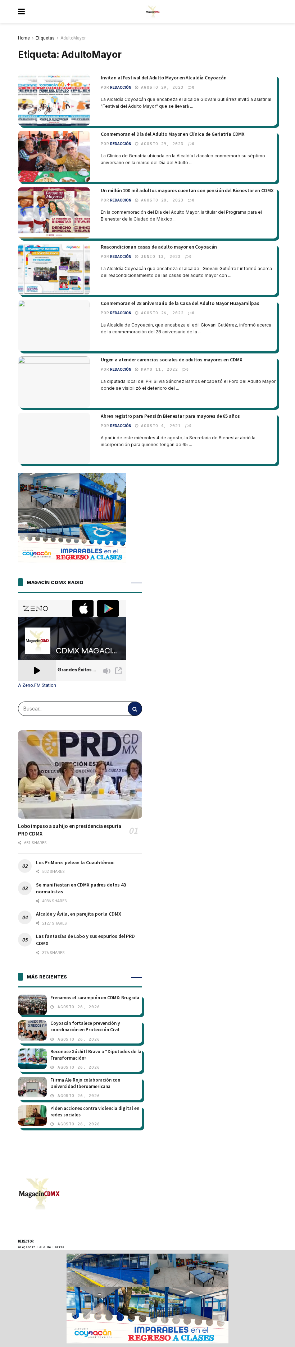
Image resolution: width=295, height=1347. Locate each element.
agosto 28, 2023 (161, 200)
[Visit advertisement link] (147, 1298)
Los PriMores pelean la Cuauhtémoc (75, 862)
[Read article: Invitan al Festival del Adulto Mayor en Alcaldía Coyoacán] (54, 100)
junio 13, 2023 (160, 256)
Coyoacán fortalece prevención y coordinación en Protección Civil (85, 1026)
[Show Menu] (21, 11)
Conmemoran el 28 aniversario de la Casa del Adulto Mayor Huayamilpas (180, 303)
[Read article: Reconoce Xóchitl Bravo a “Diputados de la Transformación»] (32, 1059)
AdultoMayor (73, 38)
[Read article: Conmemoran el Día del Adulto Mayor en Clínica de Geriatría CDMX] (54, 156)
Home (24, 38)
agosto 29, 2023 (161, 87)
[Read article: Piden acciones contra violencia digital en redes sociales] (32, 1115)
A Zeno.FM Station (37, 685)
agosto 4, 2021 (160, 425)
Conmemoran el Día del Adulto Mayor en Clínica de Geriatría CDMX (173, 134)
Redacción (120, 87)
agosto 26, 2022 (161, 312)
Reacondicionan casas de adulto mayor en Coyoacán (159, 247)
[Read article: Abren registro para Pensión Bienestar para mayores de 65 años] (54, 438)
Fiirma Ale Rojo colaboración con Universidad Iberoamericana (85, 1083)
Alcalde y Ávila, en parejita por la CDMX (78, 914)
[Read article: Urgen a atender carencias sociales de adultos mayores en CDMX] (54, 382)
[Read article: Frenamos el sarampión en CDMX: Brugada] (32, 1005)
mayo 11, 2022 (158, 369)
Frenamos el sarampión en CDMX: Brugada (94, 998)
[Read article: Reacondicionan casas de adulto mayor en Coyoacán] (54, 269)
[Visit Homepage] (153, 12)
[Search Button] (135, 709)
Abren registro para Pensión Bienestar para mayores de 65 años (170, 416)
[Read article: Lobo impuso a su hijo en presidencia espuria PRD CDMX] (80, 774)
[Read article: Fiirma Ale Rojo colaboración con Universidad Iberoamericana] (32, 1087)
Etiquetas (45, 38)
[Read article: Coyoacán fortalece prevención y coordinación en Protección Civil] (32, 1030)
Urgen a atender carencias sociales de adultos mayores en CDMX (171, 359)
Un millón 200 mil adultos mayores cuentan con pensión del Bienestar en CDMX (187, 190)
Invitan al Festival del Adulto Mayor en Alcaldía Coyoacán (164, 77)
